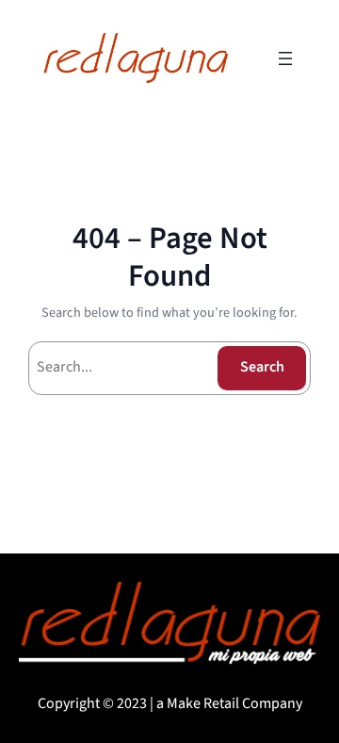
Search (262, 366)
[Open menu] (285, 58)
